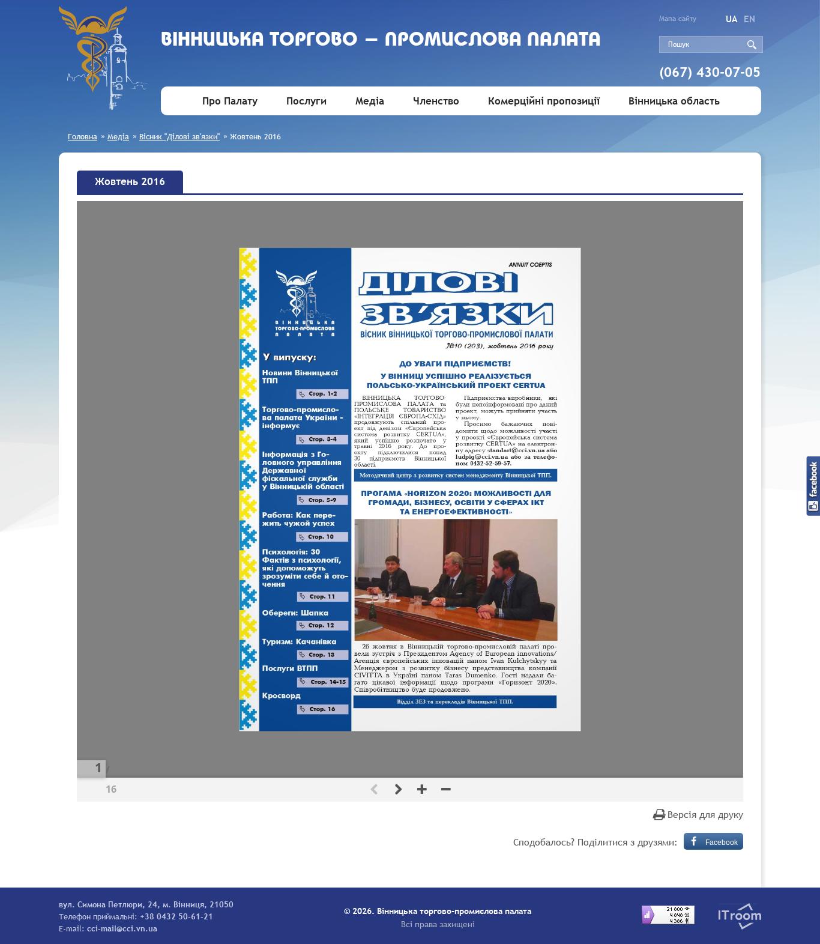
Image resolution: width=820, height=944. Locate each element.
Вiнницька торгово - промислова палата (381, 40)
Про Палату (230, 101)
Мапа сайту (677, 18)
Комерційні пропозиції (544, 101)
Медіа (369, 101)
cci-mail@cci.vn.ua (122, 928)
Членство (436, 101)
